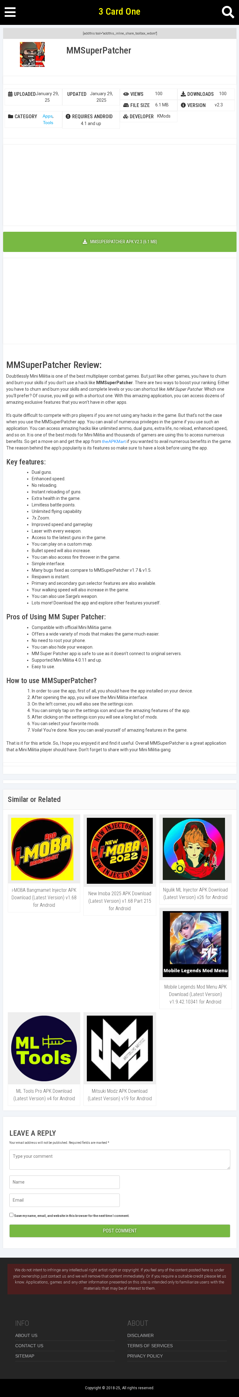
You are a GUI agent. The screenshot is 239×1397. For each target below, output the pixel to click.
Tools (48, 122)
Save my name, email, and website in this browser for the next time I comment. (71, 1216)
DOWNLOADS (200, 94)
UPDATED (77, 94)
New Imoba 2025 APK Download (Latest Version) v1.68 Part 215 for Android (119, 901)
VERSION (196, 105)
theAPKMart (114, 441)
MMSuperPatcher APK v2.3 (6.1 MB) (123, 241)
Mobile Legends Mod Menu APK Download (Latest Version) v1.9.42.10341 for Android (195, 994)
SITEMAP (24, 1355)
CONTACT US (29, 1345)
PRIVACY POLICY (145, 1355)
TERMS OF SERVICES (150, 1345)
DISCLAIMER (140, 1335)
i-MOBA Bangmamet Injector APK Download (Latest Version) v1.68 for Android (44, 897)
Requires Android (92, 116)
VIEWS (136, 94)
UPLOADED (25, 94)
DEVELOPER (142, 116)
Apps (48, 116)
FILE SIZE (140, 105)
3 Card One (119, 11)
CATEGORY (26, 116)
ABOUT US (26, 1335)
